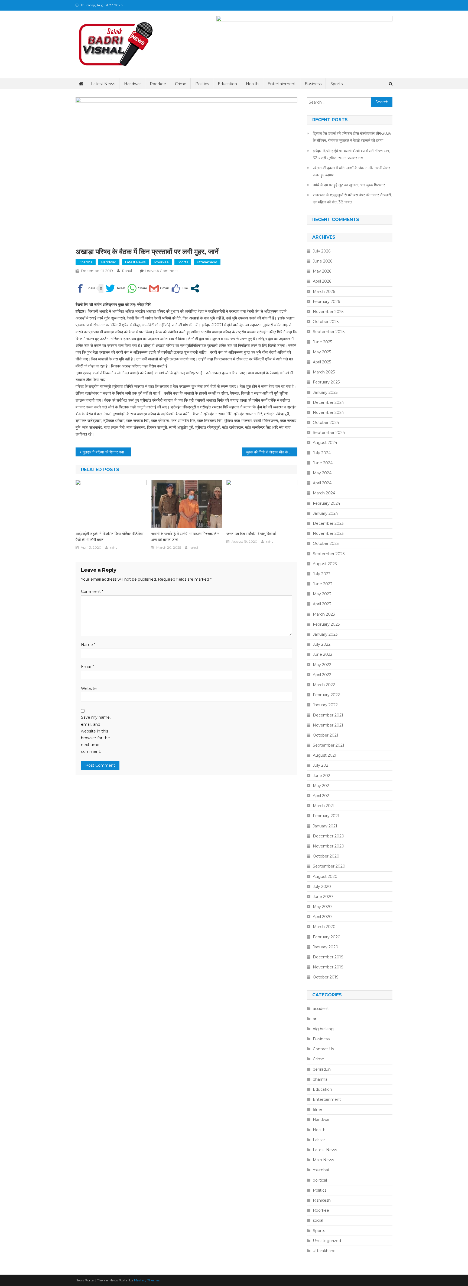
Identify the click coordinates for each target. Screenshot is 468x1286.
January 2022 (325, 704)
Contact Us (323, 1049)
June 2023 (322, 583)
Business (313, 83)
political (320, 1180)
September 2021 (328, 745)
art (315, 1018)
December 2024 (328, 402)
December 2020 (328, 836)
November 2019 (328, 967)
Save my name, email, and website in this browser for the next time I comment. (95, 734)
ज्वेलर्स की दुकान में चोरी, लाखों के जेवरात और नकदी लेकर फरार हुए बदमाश (351, 171)
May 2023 (322, 593)
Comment (92, 591)
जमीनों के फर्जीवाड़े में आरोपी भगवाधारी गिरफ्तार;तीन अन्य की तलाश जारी (185, 536)
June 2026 (322, 261)
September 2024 (329, 432)
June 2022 (322, 654)
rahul (127, 270)
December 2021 (328, 715)
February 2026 (326, 301)
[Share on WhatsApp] (137, 288)
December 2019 (328, 957)
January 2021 (325, 826)
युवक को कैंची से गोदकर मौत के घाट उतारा (271, 452)
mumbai (321, 1169)
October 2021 (325, 735)
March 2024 (324, 493)
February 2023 (326, 624)
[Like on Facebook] (179, 288)
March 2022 (324, 684)
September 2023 (329, 553)
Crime (180, 83)
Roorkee (158, 83)
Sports (336, 83)
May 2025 (322, 352)
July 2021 (321, 765)
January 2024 (325, 513)
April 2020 (322, 916)
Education (227, 83)
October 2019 (326, 977)
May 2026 (322, 271)
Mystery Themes (147, 1280)
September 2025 (328, 331)
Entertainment (282, 83)
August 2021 (324, 755)
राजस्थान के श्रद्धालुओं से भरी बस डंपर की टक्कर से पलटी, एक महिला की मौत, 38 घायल (352, 198)
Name (88, 644)
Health (252, 83)
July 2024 (322, 452)
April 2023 (322, 604)
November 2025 (328, 311)
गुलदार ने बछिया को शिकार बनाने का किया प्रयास (107, 452)
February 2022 (326, 694)
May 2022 (322, 664)
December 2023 (328, 523)
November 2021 (328, 725)
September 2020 (329, 866)
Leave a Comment (161, 270)
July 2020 (322, 886)
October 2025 (326, 321)
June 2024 (323, 462)
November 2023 (328, 533)
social (318, 1220)
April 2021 (322, 795)
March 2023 (324, 614)
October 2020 (326, 856)
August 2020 (325, 876)
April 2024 (322, 483)
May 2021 (322, 785)
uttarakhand (207, 262)
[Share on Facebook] (85, 288)
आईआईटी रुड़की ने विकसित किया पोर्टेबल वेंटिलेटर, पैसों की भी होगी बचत (110, 536)
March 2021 (323, 805)
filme (318, 1109)
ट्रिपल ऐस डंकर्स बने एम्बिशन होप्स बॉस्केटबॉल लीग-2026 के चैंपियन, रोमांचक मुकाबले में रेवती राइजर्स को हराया (352, 137)
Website (89, 688)
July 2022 (321, 644)
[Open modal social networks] (195, 288)
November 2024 (328, 412)
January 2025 (325, 392)
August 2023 (325, 563)
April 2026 (322, 281)
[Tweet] (115, 288)
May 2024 (322, 473)
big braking (323, 1028)
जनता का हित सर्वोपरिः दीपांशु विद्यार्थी (251, 533)
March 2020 (324, 926)
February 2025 (326, 382)
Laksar (319, 1139)
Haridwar (132, 83)
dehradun (322, 1069)
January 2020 (325, 947)
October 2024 (326, 422)
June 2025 (322, 342)
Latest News (103, 83)
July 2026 (321, 251)
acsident (321, 1008)
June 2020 (323, 896)
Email (87, 666)
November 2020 (328, 846)
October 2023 (326, 543)
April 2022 (322, 674)
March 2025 (324, 372)
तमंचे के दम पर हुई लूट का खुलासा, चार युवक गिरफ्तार (349, 185)
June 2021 (322, 775)
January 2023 (325, 634)
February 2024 (326, 503)
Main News (323, 1159)
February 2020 (326, 937)
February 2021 (326, 815)
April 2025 (322, 362)
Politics (202, 83)
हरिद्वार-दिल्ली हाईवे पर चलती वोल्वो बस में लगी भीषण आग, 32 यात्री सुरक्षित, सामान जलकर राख (351, 154)
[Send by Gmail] (159, 288)
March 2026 (324, 291)
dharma (85, 262)
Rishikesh (322, 1200)
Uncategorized (327, 1240)
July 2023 (321, 573)
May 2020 (322, 906)
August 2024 (325, 442)
